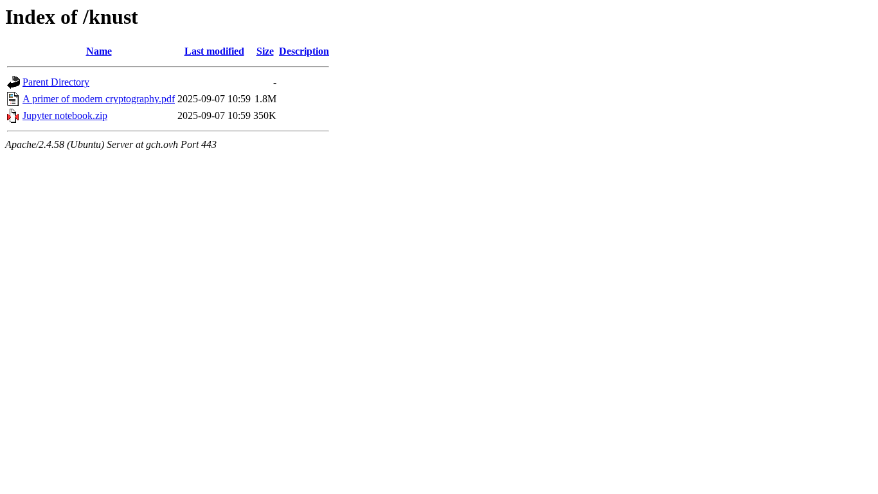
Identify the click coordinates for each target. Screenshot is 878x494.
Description (304, 51)
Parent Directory (55, 82)
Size (265, 51)
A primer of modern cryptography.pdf (98, 98)
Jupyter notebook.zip (64, 115)
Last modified (214, 51)
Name (99, 51)
